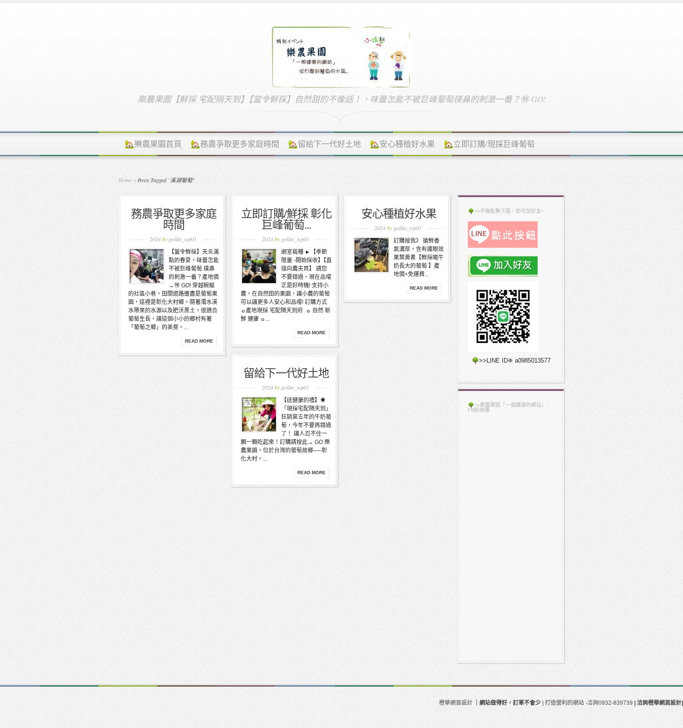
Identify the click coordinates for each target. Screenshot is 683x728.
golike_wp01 (183, 239)
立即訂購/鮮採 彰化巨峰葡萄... (286, 219)
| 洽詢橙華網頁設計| (658, 703)
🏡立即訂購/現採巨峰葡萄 (489, 144)
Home (125, 180)
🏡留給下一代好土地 (324, 144)
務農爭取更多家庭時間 (174, 219)
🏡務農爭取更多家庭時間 (234, 144)
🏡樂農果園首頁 (153, 144)
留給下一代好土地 (286, 372)
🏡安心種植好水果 (402, 144)
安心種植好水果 (398, 213)
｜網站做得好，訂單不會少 (507, 703)
